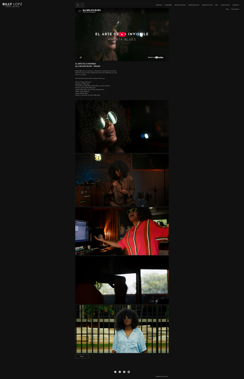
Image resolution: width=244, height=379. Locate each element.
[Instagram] (115, 372)
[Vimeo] (124, 372)
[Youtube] (129, 372)
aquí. (103, 78)
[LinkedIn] (120, 372)
